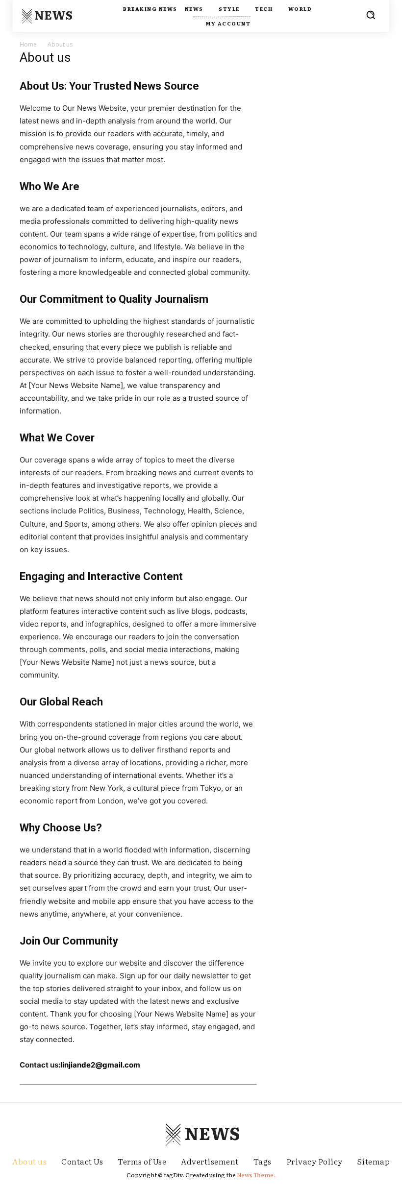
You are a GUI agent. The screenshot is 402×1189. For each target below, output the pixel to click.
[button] (370, 14)
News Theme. (256, 1174)
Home (28, 44)
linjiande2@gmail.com (100, 1064)
